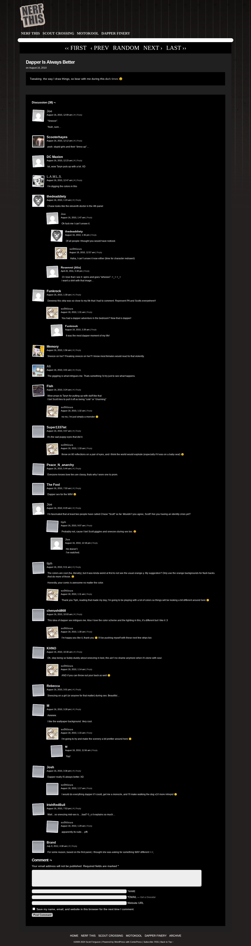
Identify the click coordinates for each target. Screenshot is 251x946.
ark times (112, 78)
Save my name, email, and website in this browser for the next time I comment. (85, 909)
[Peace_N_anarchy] (38, 469)
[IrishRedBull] (38, 809)
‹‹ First (75, 47)
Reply (79, 115)
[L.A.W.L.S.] (38, 186)
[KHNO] (38, 653)
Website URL (135, 902)
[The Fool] (38, 489)
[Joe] (38, 121)
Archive (175, 935)
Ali (49, 366)
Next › (152, 47)
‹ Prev (99, 47)
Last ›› (176, 47)
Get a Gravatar (148, 897)
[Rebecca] (38, 690)
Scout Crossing (58, 33)
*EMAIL (141, 897)
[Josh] (38, 772)
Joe (49, 111)
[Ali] (38, 376)
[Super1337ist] (38, 432)
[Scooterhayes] (38, 141)
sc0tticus (75, 248)
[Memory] (38, 351)
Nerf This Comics (126, 16)
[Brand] (38, 847)
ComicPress (136, 942)
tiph (63, 522)
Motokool (88, 33)
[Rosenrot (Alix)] (52, 272)
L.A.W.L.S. (54, 176)
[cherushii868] (38, 615)
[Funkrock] (38, 295)
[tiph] (52, 531)
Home (74, 935)
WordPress (119, 942)
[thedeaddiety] (38, 201)
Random (126, 47)
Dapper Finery (115, 33)
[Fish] (38, 390)
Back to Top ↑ (167, 942)
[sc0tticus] (61, 258)
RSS (156, 942)
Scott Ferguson (93, 942)
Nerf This (30, 33)
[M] (38, 710)
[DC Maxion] (38, 161)
